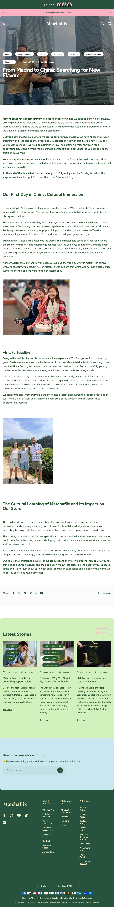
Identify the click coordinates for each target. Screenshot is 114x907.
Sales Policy (85, 843)
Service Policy (83, 828)
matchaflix (58, 54)
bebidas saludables (53, 646)
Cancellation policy (77, 902)
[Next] (110, 12)
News (63, 825)
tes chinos (9, 62)
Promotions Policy (85, 849)
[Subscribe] (60, 770)
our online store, (96, 118)
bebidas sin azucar (53, 652)
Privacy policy (30, 902)
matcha (42, 54)
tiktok (10, 658)
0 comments (106, 593)
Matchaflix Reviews (47, 815)
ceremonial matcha (74, 144)
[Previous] (4, 12)
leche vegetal (50, 658)
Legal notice (66, 902)
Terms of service (42, 902)
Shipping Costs (46, 846)
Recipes (64, 816)
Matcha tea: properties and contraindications (92, 680)
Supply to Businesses (47, 828)
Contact (46, 841)
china (7, 54)
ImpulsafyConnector (84, 898)
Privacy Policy (83, 815)
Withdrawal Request (85, 862)
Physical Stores (46, 835)
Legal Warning (83, 855)
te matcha (74, 54)
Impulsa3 (56, 898)
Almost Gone (48, 852)
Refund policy (19, 902)
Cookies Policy (83, 822)
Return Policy (83, 808)
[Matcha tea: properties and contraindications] (94, 654)
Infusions (65, 821)
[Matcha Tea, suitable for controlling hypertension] (20, 654)
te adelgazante (51, 665)
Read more (7, 709)
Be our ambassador (48, 822)
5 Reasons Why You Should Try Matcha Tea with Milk (55, 680)
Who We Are (48, 810)
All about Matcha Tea (66, 811)
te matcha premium (93, 54)
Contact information (92, 902)
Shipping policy (55, 902)
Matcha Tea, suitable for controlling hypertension (17, 680)
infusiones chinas (24, 54)
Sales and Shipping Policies (84, 837)
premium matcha (68, 136)
